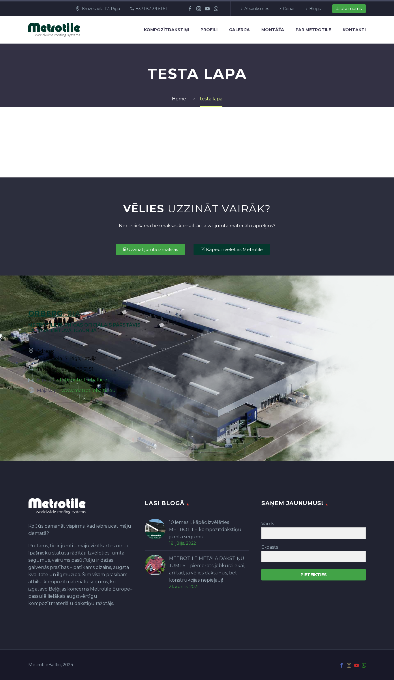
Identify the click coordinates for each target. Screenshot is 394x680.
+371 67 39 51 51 (151, 8)
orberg (45, 313)
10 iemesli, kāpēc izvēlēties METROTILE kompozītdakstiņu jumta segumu (205, 529)
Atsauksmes (256, 8)
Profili (208, 29)
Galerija (239, 29)
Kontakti (354, 29)
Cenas (289, 8)
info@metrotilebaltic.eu (83, 380)
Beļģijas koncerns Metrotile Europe (89, 589)
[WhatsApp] (216, 8)
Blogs (315, 8)
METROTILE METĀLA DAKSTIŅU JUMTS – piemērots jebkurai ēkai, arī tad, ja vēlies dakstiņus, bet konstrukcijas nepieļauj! (207, 569)
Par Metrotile (313, 29)
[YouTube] (207, 8)
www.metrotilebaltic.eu (88, 390)
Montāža (272, 29)
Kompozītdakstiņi (166, 29)
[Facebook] (190, 8)
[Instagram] (198, 8)
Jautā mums (349, 8)
